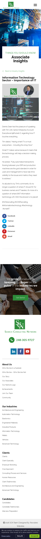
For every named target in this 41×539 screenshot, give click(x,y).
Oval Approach (8, 469)
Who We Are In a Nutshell (11, 368)
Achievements (7, 389)
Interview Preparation (10, 511)
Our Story (5, 377)
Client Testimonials (9, 482)
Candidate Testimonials (10, 507)
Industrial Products (9, 427)
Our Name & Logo (9, 385)
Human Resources (9, 477)
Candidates (6, 503)
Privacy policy (6, 536)
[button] (13, 71)
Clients (4, 456)
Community (6, 398)
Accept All (34, 536)
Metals (4, 435)
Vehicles (5, 440)
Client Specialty (8, 461)
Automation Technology (11, 414)
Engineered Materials (10, 423)
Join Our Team (7, 393)
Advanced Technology (10, 444)
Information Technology (11, 431)
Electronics (6, 419)
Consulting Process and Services (14, 473)
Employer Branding (9, 465)
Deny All (20, 536)
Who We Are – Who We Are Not (14, 372)
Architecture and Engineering (13, 410)
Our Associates (7, 381)
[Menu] (35, 5)
